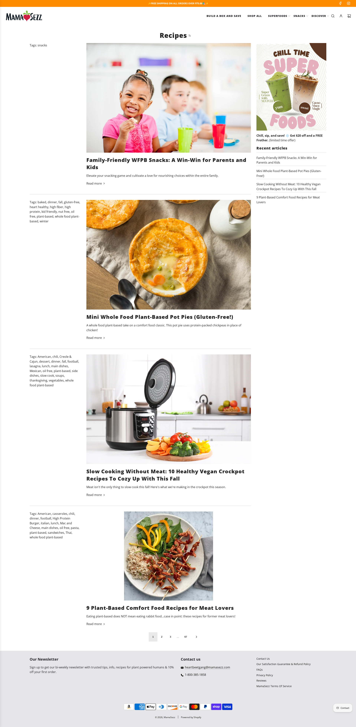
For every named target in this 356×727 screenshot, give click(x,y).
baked (42, 202)
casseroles (59, 514)
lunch (46, 366)
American (44, 357)
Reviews (261, 680)
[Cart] (349, 16)
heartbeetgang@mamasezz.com (207, 667)
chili (55, 357)
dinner (52, 202)
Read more (94, 183)
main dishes (59, 366)
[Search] (333, 16)
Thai (69, 533)
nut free (64, 212)
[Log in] (341, 16)
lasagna (35, 366)
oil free (47, 371)
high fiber (56, 207)
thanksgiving (38, 380)
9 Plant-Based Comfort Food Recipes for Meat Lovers (160, 607)
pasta (75, 528)
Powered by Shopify (191, 717)
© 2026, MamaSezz (165, 717)
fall (60, 202)
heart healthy (39, 207)
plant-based (45, 216)
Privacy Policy (264, 675)
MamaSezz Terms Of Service (274, 686)
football (72, 361)
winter (44, 221)
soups (59, 376)
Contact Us (263, 658)
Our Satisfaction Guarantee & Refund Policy (283, 664)
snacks (42, 45)
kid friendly (49, 212)
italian (45, 523)
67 (185, 637)
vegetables (56, 380)
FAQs (259, 669)
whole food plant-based (46, 537)
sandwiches (56, 533)
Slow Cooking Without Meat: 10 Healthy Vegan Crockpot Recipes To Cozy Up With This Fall (165, 475)
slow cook (47, 376)
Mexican (35, 371)
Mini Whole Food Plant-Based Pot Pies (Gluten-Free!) (159, 316)
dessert (44, 361)
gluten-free (71, 202)
